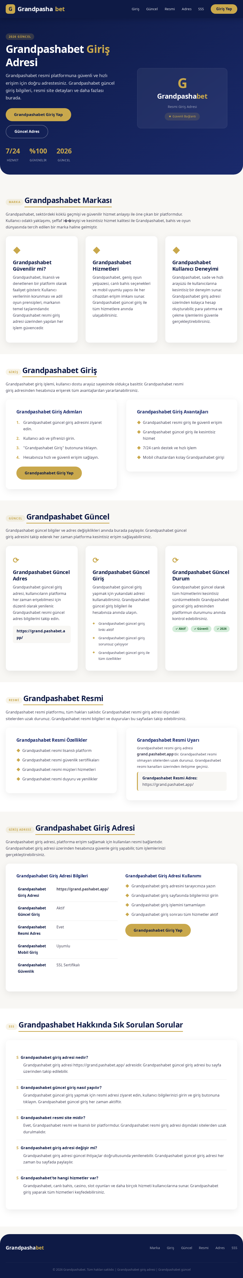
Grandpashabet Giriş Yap (38, 114)
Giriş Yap (224, 8)
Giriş (135, 8)
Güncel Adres (26, 131)
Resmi (170, 8)
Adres (187, 8)
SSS (201, 8)
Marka (155, 1248)
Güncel (152, 8)
